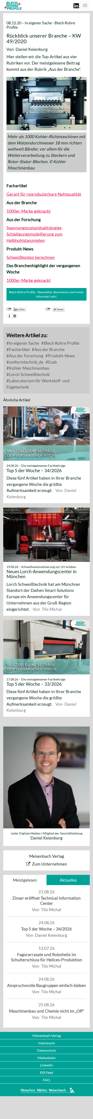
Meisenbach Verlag (46, 1035)
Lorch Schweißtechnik (29, 374)
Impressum (46, 1043)
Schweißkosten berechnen (30, 257)
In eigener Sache (23, 343)
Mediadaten (46, 1058)
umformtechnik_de (25, 361)
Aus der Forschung (25, 355)
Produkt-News (61, 355)
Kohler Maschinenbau (28, 368)
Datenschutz (46, 1050)
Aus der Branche (49, 349)
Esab (52, 361)
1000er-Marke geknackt (28, 211)
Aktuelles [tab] (68, 879)
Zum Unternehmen (49, 863)
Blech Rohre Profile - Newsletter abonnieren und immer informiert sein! (46, 294)
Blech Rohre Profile (61, 343)
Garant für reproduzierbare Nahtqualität (43, 194)
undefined (8, 309)
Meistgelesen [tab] (25, 879)
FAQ (46, 1080)
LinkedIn (46, 1065)
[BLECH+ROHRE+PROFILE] (12, 6)
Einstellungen (14, 316)
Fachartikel (19, 349)
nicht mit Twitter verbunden (47, 309)
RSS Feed (46, 1072)
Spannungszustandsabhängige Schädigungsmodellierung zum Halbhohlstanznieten (34, 234)
